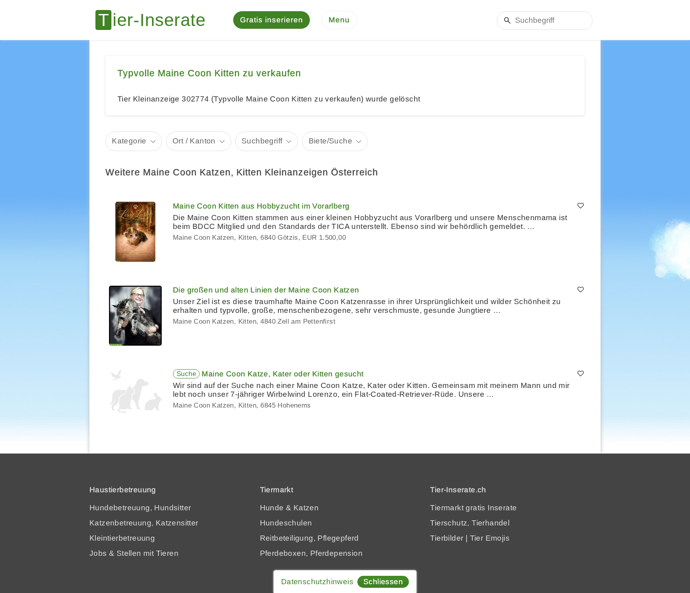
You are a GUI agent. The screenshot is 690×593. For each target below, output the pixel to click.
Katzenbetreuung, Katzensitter (143, 523)
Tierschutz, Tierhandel (470, 523)
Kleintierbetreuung (122, 538)
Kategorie (129, 141)
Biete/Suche (330, 141)
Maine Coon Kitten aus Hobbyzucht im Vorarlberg (261, 206)
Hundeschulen (286, 523)
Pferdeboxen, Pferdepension (311, 553)
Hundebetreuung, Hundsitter (140, 507)
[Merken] (581, 206)
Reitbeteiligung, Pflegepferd (309, 538)
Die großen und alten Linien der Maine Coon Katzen (266, 290)
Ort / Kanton (194, 141)
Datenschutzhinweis (317, 581)
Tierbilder (446, 538)
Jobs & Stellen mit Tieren (133, 553)
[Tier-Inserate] (155, 20)
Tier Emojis (490, 538)
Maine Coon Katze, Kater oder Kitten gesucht (282, 374)
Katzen (306, 507)
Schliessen (383, 581)
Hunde (272, 507)
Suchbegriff (262, 141)
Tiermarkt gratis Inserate (473, 507)
